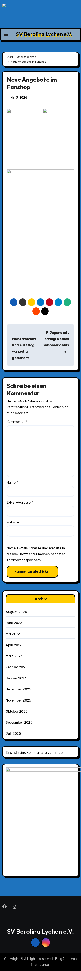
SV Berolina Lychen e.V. (44, 34)
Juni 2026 (14, 623)
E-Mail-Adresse (20, 502)
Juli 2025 (13, 734)
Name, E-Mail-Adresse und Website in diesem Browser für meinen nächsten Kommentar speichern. (36, 554)
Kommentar (17, 422)
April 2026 (14, 645)
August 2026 (16, 612)
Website (13, 522)
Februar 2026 (16, 667)
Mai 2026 (13, 634)
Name (12, 482)
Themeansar (40, 965)
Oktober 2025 (16, 711)
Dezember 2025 (18, 689)
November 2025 (18, 700)
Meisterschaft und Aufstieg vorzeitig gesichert (24, 348)
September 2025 (19, 722)
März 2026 (14, 656)
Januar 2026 (16, 678)
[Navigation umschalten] (6, 34)
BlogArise (62, 959)
